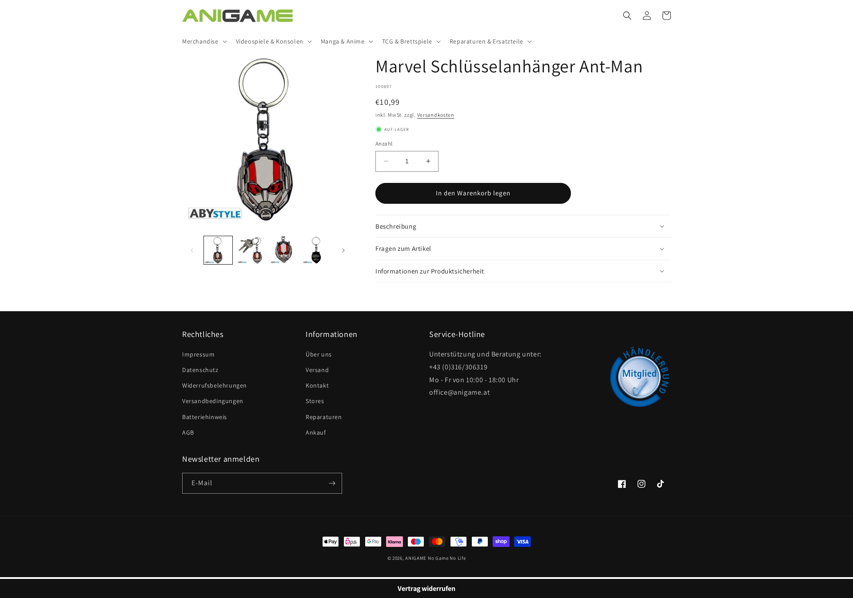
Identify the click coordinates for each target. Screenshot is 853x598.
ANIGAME (415, 558)
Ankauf (316, 432)
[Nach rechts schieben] (343, 250)
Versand (317, 370)
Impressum (198, 354)
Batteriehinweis (204, 417)
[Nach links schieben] (192, 250)
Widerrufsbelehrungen (214, 385)
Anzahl (383, 143)
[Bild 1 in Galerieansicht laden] (218, 250)
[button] (204, 41)
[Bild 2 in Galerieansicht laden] (251, 250)
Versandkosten (435, 114)
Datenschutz (200, 370)
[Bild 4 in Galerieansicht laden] (316, 250)
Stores (315, 401)
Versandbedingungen (212, 401)
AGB (188, 432)
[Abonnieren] (332, 483)
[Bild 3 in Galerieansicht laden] (284, 250)
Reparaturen (324, 417)
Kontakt (317, 385)
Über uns (319, 354)
